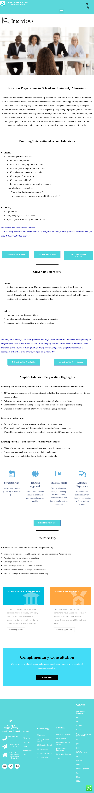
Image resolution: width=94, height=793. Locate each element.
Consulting (43, 728)
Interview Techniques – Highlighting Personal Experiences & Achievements (37, 553)
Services (60, 727)
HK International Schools (43, 740)
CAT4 (78, 730)
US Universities (42, 757)
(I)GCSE (79, 760)
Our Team (26, 742)
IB (77, 740)
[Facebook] (17, 766)
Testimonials (27, 750)
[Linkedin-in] (4, 766)
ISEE (78, 756)
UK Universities (42, 749)
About (26, 731)
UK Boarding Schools (44, 745)
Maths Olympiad (82, 769)
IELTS (78, 748)
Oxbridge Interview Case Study (18, 561)
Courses (80, 704)
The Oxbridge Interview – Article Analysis (23, 565)
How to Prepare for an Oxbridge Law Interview (25, 569)
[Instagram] (10, 766)
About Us (26, 738)
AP (77, 721)
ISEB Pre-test (81, 752)
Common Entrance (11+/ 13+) (83, 735)
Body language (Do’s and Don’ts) (21, 215)
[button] (61, 11)
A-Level (79, 726)
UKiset (78, 781)
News (25, 746)
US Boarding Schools (44, 753)
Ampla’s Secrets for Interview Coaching (21, 557)
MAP (78, 765)
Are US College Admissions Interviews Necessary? (26, 573)
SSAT (78, 777)
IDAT (78, 744)
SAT (78, 773)
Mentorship (41, 735)
